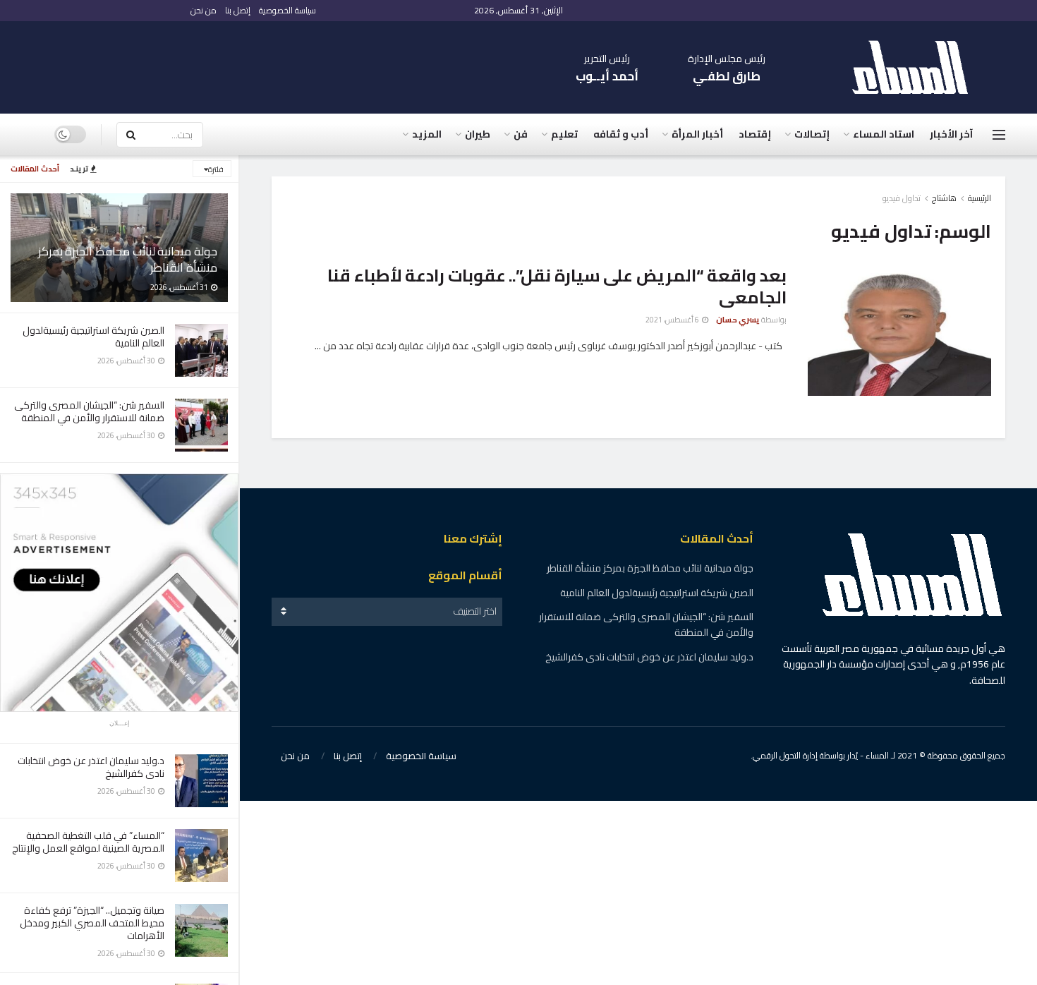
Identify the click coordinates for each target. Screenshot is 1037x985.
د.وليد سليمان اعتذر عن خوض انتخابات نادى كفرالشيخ (91, 766)
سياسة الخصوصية (287, 10)
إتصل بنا (237, 10)
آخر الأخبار (951, 134)
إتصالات (812, 134)
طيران (477, 134)
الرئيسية (979, 198)
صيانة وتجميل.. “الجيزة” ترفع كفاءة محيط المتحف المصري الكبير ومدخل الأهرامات (92, 923)
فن (521, 134)
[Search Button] (130, 134)
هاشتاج (944, 198)
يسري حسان (738, 320)
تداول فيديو (902, 198)
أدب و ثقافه (620, 134)
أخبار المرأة (697, 134)
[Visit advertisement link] (119, 592)
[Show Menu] (999, 135)
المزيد (427, 134)
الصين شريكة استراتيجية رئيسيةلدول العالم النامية (93, 336)
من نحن (203, 10)
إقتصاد (755, 134)
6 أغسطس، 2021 (673, 320)
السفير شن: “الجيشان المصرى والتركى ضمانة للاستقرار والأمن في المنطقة (89, 411)
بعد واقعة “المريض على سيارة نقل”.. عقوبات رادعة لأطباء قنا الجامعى (557, 286)
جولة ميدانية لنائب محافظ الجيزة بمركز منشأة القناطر (127, 259)
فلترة (216, 169)
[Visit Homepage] (917, 67)
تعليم (564, 134)
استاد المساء (883, 134)
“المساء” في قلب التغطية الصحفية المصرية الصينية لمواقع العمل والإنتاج (88, 841)
